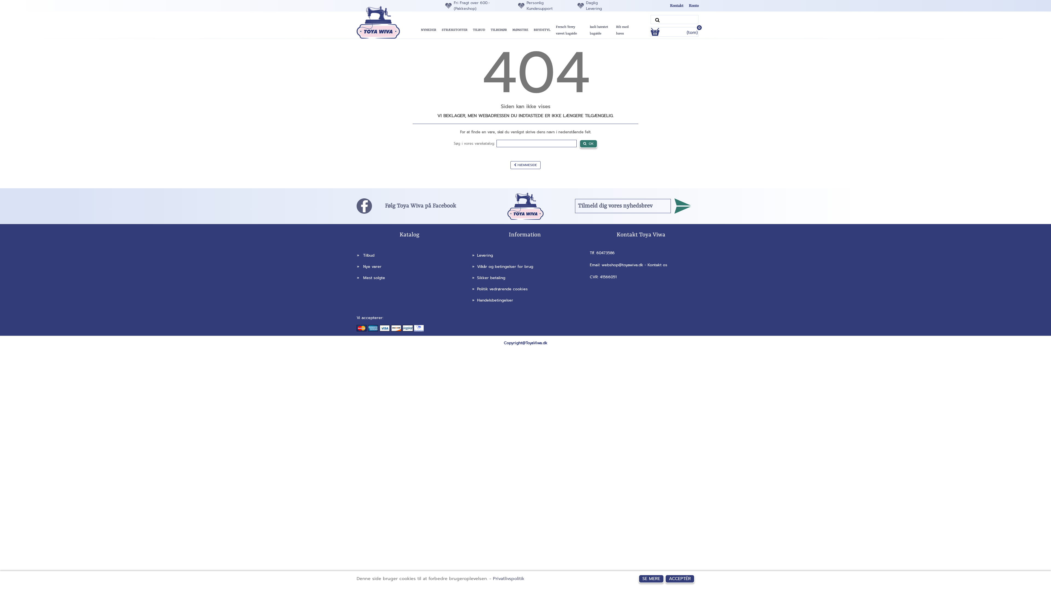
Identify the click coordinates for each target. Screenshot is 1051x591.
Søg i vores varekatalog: (474, 143)
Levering (482, 255)
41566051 (608, 277)
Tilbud (365, 255)
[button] (479, 30)
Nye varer (369, 267)
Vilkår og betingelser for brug (502, 267)
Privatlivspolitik (508, 578)
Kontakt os (657, 265)
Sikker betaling (488, 278)
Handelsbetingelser (492, 300)
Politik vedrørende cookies (500, 289)
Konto (694, 6)
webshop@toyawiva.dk (622, 265)
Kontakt (676, 6)
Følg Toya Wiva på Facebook (420, 206)
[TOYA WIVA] (383, 22)
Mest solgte (371, 278)
